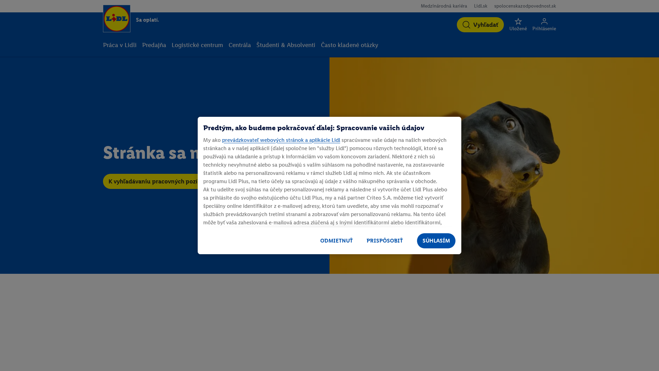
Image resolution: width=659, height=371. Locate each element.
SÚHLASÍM (436, 240)
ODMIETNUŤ (336, 240)
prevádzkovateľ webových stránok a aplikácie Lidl (281, 140)
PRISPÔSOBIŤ (385, 240)
